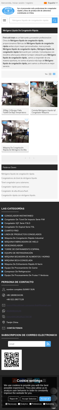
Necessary (12, 404)
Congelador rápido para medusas (15, 186)
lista (50, 74)
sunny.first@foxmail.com (40, 305)
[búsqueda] (55, 20)
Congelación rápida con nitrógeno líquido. (18, 195)
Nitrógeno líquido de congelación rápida (17, 173)
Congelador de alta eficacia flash (14, 191)
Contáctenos (14, 328)
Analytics (24, 404)
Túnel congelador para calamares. (15, 182)
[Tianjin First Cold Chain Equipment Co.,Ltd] (8, 11)
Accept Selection (29, 399)
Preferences (37, 404)
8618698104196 (13, 311)
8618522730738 (24, 316)
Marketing (50, 404)
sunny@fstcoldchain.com (17, 305)
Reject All (14, 399)
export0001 (11, 316)
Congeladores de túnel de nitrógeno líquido (19, 178)
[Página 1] (25, 158)
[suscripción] (48, 344)
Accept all (45, 399)
